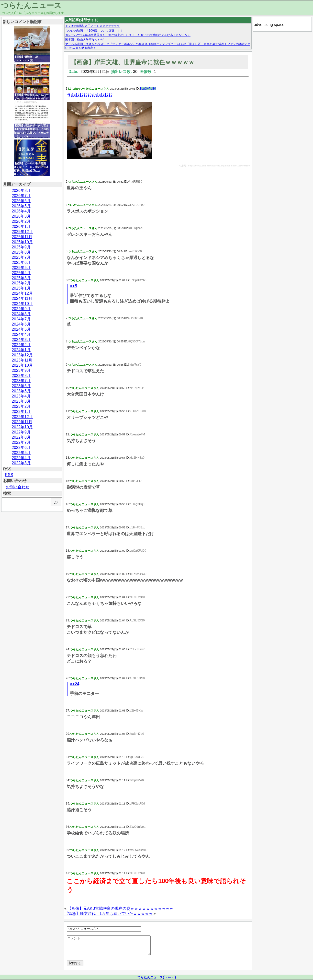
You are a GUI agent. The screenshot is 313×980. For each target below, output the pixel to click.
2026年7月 (21, 196)
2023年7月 (21, 381)
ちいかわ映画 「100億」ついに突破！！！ (94, 30)
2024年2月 (21, 345)
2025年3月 (21, 278)
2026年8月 (21, 190)
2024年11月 (22, 298)
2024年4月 (21, 334)
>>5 (73, 286)
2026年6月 (21, 201)
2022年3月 (21, 463)
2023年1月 (21, 411)
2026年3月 (21, 216)
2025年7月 (21, 257)
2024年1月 (21, 350)
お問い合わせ (17, 487)
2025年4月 (21, 273)
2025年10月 (22, 242)
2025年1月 (21, 288)
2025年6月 (21, 262)
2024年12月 (22, 293)
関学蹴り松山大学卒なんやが (84, 39)
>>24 (74, 684)
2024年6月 (21, 324)
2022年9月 (21, 432)
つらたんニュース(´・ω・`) (156, 977)
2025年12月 (22, 232)
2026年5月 (21, 206)
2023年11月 (22, 360)
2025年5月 (21, 268)
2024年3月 (21, 340)
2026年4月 (21, 211)
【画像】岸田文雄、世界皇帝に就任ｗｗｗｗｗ (132, 62)
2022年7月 (21, 442)
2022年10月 (22, 427)
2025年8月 (21, 252)
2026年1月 (21, 226)
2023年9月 (21, 370)
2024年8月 (21, 314)
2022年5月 (21, 453)
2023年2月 (21, 406)
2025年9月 (21, 247)
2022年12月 (22, 417)
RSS (9, 475)
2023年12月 (22, 355)
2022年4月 (21, 458)
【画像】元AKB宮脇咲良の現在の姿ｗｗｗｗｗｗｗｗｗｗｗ (120, 908)
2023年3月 (21, 401)
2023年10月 (22, 365)
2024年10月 (22, 304)
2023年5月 (21, 391)
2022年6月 (21, 447)
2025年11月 (22, 237)
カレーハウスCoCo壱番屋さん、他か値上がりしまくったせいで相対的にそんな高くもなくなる (127, 35)
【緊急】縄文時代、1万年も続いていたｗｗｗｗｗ (108, 913)
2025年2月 (21, 283)
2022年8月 (21, 437)
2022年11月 (22, 422)
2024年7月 (21, 319)
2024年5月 (21, 329)
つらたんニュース (31, 5)
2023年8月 (21, 375)
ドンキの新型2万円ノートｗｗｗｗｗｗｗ (92, 26)
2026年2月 (21, 221)
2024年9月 (21, 309)
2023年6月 (21, 386)
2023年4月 (21, 396)
